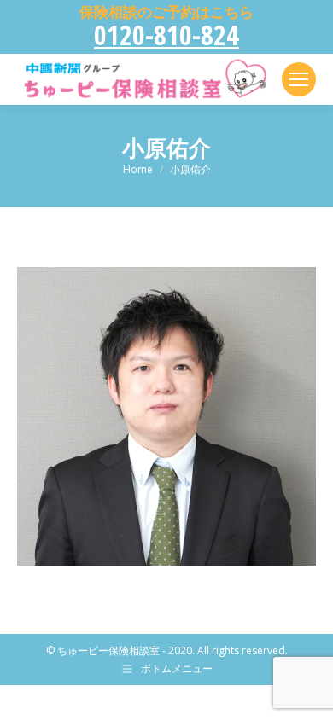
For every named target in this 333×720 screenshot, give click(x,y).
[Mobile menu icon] (299, 79)
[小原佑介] (166, 416)
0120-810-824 (166, 34)
